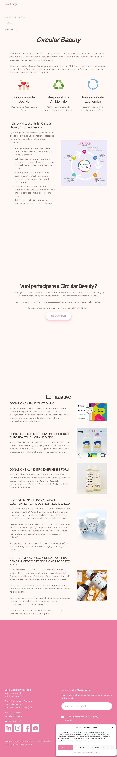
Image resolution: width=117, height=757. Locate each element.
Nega (82, 747)
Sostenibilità (11, 29)
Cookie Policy (76, 752)
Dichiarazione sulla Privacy (91, 752)
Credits (30, 744)
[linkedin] (9, 728)
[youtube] (35, 728)
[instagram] (17, 728)
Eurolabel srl (45, 610)
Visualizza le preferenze (102, 747)
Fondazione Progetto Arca (47, 576)
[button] (112, 728)
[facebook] (26, 728)
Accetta (65, 747)
